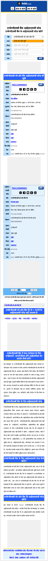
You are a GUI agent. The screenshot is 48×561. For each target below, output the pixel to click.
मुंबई (12, 134)
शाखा (8, 54)
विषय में (12, 557)
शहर (8, 50)
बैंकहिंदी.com (26, 4)
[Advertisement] (24, 19)
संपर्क (17, 557)
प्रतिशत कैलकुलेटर (26, 554)
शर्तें (28, 557)
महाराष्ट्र (13, 142)
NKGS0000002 (19, 188)
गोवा (20, 318)
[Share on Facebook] (24, 89)
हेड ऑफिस (14, 98)
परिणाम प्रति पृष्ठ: (22, 293)
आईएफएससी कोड (8, 550)
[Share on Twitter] (31, 89)
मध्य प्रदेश (26, 318)
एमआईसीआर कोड (20, 550)
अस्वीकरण (22, 557)
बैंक (8, 37)
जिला (8, 45)
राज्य (8, 41)
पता (8, 58)
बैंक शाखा (29, 550)
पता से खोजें (31, 9)
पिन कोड (36, 550)
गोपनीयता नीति (34, 557)
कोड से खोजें (20, 9)
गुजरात (15, 318)
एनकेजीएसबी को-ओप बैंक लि (12, 305)
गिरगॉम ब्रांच (15, 202)
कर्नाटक (7, 318)
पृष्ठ (19, 290)
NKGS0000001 (19, 84)
